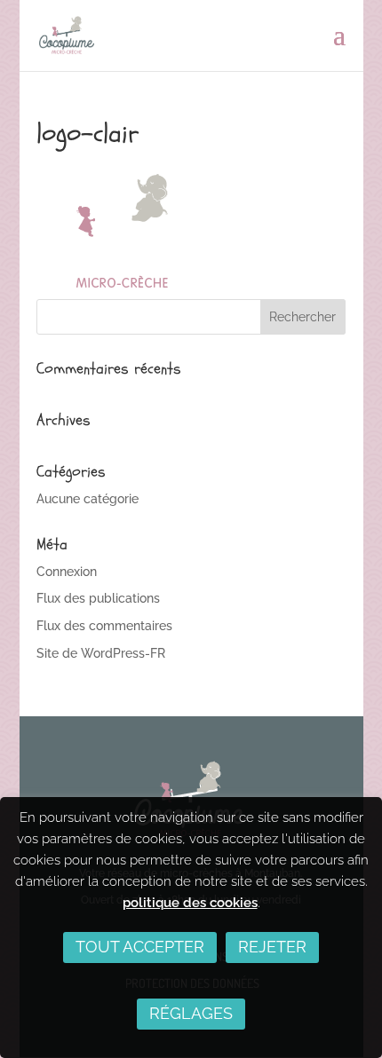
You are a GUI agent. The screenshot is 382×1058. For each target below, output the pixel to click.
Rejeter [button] (272, 946)
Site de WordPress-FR (100, 653)
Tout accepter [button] (140, 946)
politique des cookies (190, 903)
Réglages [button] (191, 1013)
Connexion (66, 572)
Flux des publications (98, 598)
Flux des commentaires (104, 626)
